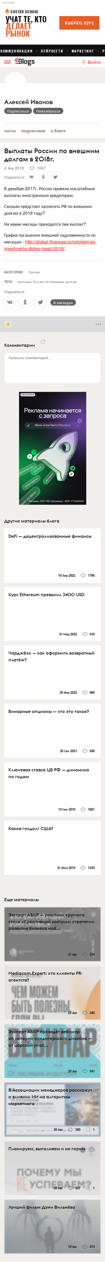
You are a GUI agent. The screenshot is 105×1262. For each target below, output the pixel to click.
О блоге (58, 130)
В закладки (63, 302)
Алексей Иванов (28, 102)
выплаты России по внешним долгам (47, 281)
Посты (10, 130)
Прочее (34, 272)
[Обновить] (42, 341)
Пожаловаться (48, 111)
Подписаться (18, 111)
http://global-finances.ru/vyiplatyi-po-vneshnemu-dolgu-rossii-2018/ (50, 245)
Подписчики (33, 130)
